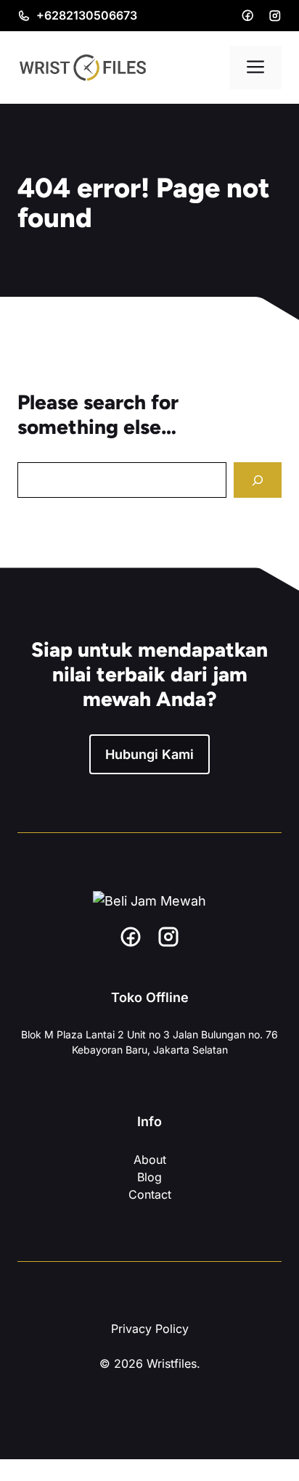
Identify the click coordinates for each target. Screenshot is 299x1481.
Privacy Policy (150, 1328)
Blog (149, 1177)
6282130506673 (90, 15)
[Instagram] (275, 15)
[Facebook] (247, 15)
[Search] (258, 480)
